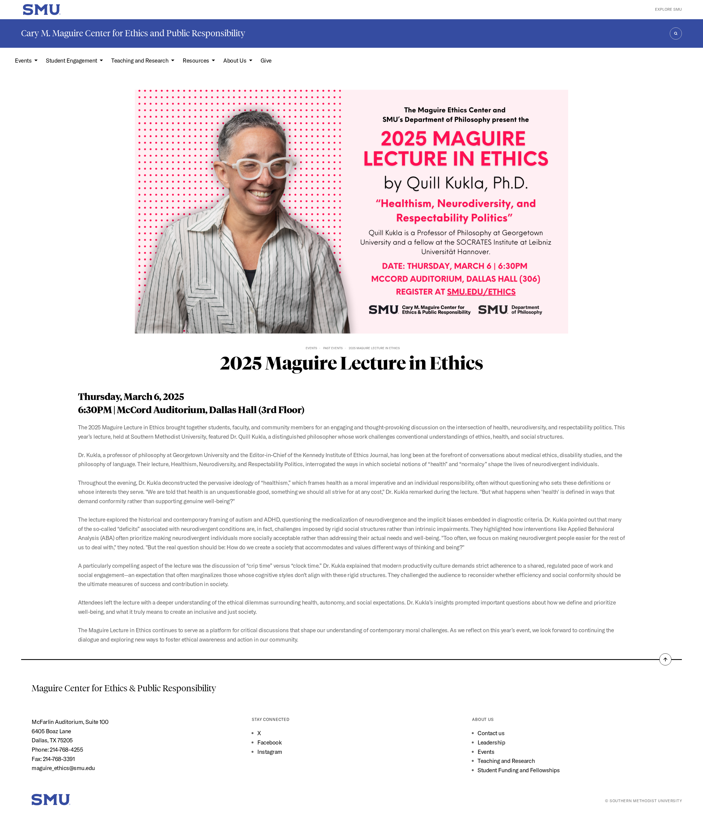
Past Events (333, 348)
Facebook (269, 742)
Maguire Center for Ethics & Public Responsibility (125, 688)
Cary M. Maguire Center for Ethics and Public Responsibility (133, 33)
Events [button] (24, 60)
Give (266, 60)
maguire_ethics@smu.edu (63, 767)
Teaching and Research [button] (140, 60)
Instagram (269, 751)
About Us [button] (235, 60)
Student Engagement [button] (72, 60)
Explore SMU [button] (668, 9)
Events (311, 348)
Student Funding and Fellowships (519, 770)
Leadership (491, 742)
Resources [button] (196, 60)
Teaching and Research (506, 760)
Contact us (491, 733)
